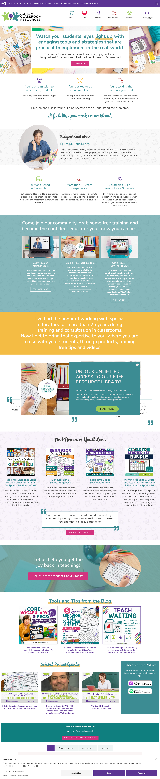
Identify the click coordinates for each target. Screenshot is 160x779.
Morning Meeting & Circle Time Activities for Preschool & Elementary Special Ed (139, 482)
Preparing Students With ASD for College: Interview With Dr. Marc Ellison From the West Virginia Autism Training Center (60, 709)
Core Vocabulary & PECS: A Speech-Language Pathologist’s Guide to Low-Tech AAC (38, 650)
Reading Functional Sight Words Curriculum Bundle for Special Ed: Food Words (21, 482)
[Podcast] (99, 13)
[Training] (129, 13)
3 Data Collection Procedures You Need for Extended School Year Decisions (19, 707)
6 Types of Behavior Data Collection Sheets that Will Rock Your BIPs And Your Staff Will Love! (80, 650)
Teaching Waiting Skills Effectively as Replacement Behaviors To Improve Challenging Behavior (121, 650)
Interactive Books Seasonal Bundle (99, 481)
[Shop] (71, 13)
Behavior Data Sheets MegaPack (60, 481)
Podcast (28, 3)
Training (129, 17)
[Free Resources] (114, 13)
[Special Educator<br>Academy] (147, 13)
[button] (157, 3)
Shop (10, 3)
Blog (19, 3)
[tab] (51, 748)
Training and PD (71, 3)
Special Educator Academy (47, 3)
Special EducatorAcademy (147, 18)
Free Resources (89, 3)
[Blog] (84, 13)
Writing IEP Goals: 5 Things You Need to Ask (100, 707)
